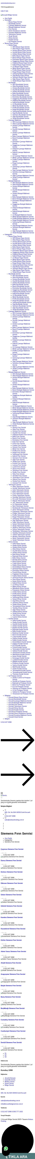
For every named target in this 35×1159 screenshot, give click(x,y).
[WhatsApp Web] (6, 1150)
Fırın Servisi (13, 29)
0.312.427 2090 (6, 722)
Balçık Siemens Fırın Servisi (11, 985)
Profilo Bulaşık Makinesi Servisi (23, 218)
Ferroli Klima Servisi (19, 572)
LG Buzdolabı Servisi (19, 104)
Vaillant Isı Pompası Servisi (21, 692)
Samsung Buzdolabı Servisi (22, 111)
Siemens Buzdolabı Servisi (21, 115)
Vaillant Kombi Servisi (20, 651)
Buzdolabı (12, 82)
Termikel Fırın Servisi (19, 476)
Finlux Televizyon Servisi (21, 495)
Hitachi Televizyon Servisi (21, 501)
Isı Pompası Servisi (15, 41)
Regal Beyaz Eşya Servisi (21, 72)
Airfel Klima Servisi (19, 544)
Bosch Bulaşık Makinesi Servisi (23, 199)
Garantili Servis (10, 1080)
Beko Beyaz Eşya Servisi (21, 56)
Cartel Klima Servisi (19, 563)
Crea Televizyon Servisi (20, 493)
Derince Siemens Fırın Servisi (11, 872)
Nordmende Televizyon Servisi (23, 508)
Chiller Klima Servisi (19, 592)
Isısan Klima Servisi (19, 581)
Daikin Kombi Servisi (19, 640)
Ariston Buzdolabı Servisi (21, 91)
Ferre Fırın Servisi (18, 443)
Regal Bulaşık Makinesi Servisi (23, 220)
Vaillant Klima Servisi (19, 611)
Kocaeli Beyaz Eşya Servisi (18, 697)
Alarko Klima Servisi (19, 545)
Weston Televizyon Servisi (21, 536)
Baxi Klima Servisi (18, 554)
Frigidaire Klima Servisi (20, 574)
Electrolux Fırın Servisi (20, 440)
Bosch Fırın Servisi (18, 438)
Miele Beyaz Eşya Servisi (21, 68)
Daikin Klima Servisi (19, 565)
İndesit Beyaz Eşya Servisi (21, 65)
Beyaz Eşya (13, 45)
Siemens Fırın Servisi (19, 458)
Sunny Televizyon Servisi (21, 529)
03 (5, 1057)
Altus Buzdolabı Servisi (20, 86)
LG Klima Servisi (18, 585)
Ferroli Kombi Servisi (19, 647)
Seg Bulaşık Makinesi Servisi (22, 225)
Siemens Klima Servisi (20, 602)
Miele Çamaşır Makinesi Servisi (23, 158)
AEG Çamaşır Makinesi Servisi (23, 122)
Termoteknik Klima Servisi (21, 606)
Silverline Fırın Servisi (20, 470)
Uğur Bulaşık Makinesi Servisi (22, 231)
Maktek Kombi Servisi (19, 661)
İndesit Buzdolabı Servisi (21, 102)
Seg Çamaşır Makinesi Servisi (22, 170)
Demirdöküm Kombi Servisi (21, 642)
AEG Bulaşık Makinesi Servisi (22, 183)
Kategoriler (8, 234)
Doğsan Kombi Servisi (20, 644)
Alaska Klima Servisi (19, 547)
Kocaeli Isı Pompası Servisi (18, 711)
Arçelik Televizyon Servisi (21, 488)
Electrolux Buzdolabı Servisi (22, 97)
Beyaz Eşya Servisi (15, 22)
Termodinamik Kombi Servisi (22, 672)
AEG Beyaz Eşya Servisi (21, 47)
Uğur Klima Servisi (18, 610)
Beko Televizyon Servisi (20, 492)
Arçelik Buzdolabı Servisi (21, 90)
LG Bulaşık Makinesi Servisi (22, 215)
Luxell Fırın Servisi (18, 467)
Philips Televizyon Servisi (21, 513)
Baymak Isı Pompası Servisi (22, 683)
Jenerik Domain (10, 1078)
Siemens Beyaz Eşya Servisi (22, 77)
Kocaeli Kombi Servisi (16, 710)
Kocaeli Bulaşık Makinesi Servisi (20, 703)
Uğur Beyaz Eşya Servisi (21, 79)
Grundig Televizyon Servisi (21, 497)
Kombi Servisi (13, 40)
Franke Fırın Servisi (19, 445)
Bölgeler (7, 695)
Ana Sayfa (8, 18)
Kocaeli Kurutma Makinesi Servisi (20, 715)
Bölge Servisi (9, 1085)
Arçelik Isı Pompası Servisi (21, 681)
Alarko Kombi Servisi (19, 622)
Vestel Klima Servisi (19, 613)
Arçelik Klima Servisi (19, 551)
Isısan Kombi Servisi (19, 656)
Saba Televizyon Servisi (20, 522)
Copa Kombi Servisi (19, 636)
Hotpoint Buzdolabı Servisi (21, 100)
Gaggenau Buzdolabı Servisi (22, 99)
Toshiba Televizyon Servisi (21, 533)
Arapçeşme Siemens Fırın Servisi (13, 974)
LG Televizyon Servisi (19, 504)
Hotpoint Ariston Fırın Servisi (22, 435)
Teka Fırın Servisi (18, 474)
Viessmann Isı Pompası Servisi (23, 694)
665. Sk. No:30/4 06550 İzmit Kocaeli (17, 812)
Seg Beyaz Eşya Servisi (20, 75)
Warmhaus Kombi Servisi (21, 654)
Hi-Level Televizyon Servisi (21, 499)
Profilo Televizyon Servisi (21, 515)
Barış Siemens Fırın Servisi (11, 997)
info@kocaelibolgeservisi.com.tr (12, 1104)
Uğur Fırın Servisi (18, 460)
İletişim (7, 719)
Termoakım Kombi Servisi (21, 649)
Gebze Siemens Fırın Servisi (11, 895)
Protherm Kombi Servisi (20, 663)
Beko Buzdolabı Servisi (20, 93)
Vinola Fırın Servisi (19, 481)
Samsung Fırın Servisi (20, 454)
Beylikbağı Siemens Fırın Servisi (12, 1008)
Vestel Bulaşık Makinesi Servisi (23, 233)
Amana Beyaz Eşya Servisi (21, 50)
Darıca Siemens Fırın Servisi (11, 860)
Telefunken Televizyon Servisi (22, 531)
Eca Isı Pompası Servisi (20, 686)
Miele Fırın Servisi (18, 449)
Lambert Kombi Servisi (20, 660)
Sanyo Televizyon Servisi (21, 524)
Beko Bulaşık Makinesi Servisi (22, 197)
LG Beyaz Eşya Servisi (20, 66)
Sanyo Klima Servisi (19, 599)
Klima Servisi (13, 38)
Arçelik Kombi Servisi (19, 624)
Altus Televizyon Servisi (20, 486)
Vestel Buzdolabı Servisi (20, 118)
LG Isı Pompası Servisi (20, 690)
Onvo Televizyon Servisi (20, 510)
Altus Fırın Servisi (18, 429)
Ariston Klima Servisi (19, 552)
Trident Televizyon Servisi (21, 535)
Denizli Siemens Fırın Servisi (11, 1042)
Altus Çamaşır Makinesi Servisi (23, 124)
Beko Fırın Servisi (18, 436)
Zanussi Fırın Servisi (19, 483)
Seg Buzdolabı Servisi (20, 113)
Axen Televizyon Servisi (20, 490)
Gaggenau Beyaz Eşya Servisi (23, 61)
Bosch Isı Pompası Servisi (21, 685)
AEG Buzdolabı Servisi (20, 84)
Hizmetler (8, 20)
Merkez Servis (9, 1081)
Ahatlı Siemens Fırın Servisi (11, 963)
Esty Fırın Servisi (18, 442)
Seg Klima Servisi (18, 601)
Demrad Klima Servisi (20, 569)
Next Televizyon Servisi (20, 506)
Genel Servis (9, 1083)
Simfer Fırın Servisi (19, 472)
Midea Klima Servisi (19, 586)
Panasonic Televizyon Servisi (22, 511)
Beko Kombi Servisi (19, 631)
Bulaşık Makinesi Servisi (17, 27)
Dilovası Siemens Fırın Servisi (12, 883)
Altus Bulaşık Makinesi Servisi (22, 184)
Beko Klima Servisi (19, 558)
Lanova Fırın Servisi (19, 465)
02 (5, 1055)
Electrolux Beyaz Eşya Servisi (22, 59)
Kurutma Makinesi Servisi (17, 32)
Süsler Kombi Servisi (19, 669)
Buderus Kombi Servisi (20, 633)
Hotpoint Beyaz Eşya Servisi (22, 63)
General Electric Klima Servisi (22, 577)
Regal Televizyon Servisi (21, 517)
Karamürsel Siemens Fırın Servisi (13, 929)
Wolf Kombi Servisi (19, 667)
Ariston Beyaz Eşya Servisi (21, 54)
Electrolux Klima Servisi (20, 570)
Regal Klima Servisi (19, 595)
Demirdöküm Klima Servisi (21, 567)
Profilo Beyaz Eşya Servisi (21, 70)
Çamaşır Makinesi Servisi (17, 25)
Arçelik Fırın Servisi (19, 433)
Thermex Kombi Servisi (20, 674)
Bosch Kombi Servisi (19, 635)
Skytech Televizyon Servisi (21, 527)
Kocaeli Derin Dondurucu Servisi (20, 713)
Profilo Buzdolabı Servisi (20, 108)
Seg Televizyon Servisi (20, 520)
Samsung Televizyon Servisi (22, 518)
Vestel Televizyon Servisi (21, 540)
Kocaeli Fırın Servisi (15, 704)
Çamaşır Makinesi (15, 120)
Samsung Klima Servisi (20, 597)
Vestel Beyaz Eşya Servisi (21, 81)
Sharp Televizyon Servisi (21, 526)
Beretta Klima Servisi (19, 560)
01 (5, 1053)
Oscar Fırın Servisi (18, 468)
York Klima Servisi (18, 615)
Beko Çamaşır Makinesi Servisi (23, 136)
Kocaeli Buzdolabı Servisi (17, 699)
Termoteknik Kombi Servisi (21, 670)
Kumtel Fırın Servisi (19, 463)
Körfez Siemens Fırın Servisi (11, 940)
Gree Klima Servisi (18, 579)
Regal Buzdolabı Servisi (20, 109)
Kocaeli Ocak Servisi (16, 717)
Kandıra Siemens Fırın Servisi (12, 917)
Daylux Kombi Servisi (19, 638)
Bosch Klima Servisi (19, 561)
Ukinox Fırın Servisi (19, 479)
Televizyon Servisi (15, 34)
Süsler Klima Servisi (19, 604)
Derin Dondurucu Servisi (17, 31)
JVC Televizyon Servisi (20, 502)
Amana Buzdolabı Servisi (21, 88)
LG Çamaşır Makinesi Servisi (22, 156)
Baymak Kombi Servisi (20, 629)
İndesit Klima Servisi (19, 583)
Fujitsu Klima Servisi (19, 576)
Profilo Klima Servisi (19, 594)
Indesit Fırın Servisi (19, 456)
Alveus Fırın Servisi (19, 427)
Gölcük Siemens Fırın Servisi (11, 906)
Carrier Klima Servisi (19, 617)
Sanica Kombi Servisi (19, 665)
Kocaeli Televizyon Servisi (18, 706)
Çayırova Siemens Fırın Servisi (12, 849)
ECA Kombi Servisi (19, 645)
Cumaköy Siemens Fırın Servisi (12, 1020)
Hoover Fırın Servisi (19, 447)
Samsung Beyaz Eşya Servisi (22, 74)
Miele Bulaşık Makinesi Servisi (23, 217)
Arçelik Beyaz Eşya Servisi (21, 52)
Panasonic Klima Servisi (20, 590)
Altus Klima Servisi (18, 549)
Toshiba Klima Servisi (19, 608)
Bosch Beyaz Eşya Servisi (21, 57)
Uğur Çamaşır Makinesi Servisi (23, 175)
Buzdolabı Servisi (15, 24)
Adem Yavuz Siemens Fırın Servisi (13, 951)
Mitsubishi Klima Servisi (20, 588)
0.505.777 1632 (4, 11)
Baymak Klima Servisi (20, 556)
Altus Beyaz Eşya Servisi (21, 49)
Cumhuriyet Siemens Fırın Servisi (13, 1031)
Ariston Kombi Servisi (19, 626)
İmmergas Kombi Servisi (20, 658)
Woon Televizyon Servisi (20, 538)
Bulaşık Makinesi (14, 181)
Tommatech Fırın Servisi (20, 477)
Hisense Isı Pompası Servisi (22, 688)
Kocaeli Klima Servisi (16, 708)
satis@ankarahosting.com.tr (8, 3)
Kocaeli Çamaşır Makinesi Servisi (20, 701)
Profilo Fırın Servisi (19, 451)
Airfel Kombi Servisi (19, 620)
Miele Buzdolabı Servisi (20, 106)
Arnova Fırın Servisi (19, 431)
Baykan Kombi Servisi (20, 627)
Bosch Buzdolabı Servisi (20, 95)
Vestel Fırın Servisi (18, 461)
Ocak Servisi (13, 36)
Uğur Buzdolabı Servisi (20, 116)
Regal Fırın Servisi (18, 452)
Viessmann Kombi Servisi (21, 653)
